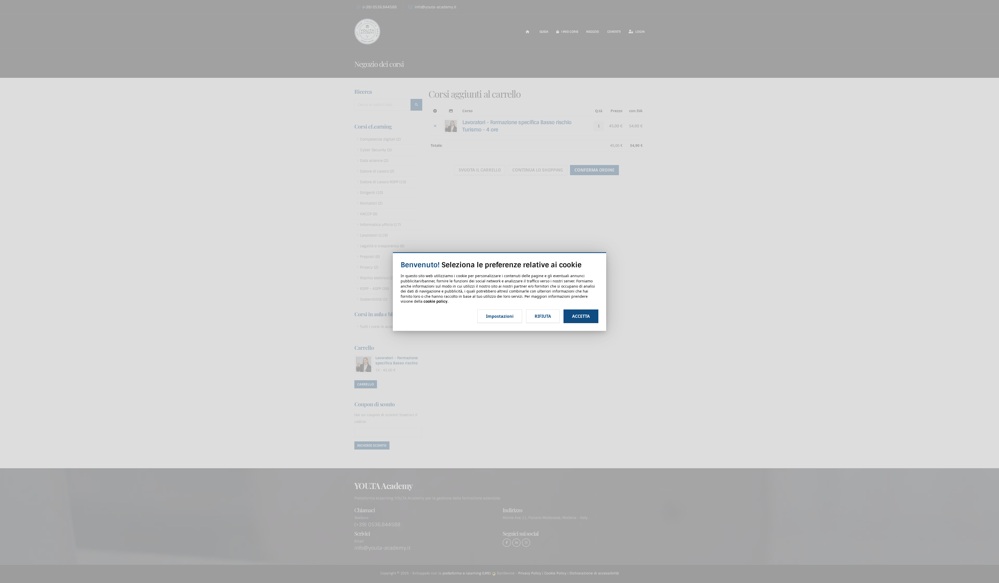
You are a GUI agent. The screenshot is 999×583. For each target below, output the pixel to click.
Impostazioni (500, 316)
